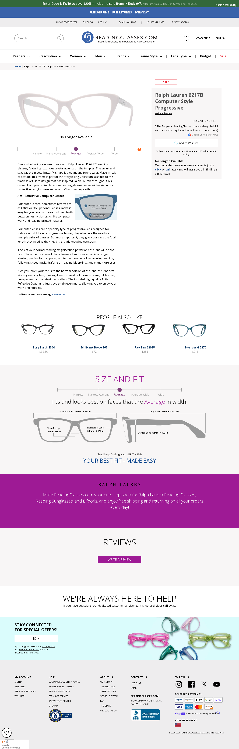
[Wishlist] (186, 38)
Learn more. (59, 294)
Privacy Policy (48, 646)
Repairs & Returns (25, 691)
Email (134, 687)
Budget (205, 56)
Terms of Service (58, 696)
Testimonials (107, 686)
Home (18, 66)
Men (98, 56)
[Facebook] (191, 687)
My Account (202, 38)
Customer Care (155, 22)
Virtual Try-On (108, 710)
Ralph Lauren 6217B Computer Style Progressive (49, 66)
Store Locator (109, 696)
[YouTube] (216, 687)
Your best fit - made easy (119, 460)
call (168, 169)
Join (36, 638)
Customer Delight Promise (64, 681)
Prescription (47, 56)
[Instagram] (179, 687)
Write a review (119, 559)
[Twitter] (204, 687)
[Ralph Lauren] (205, 121)
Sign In (18, 681)
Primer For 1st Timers (61, 686)
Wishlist (19, 696)
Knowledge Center (66, 22)
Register (20, 686)
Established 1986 (127, 22)
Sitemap (53, 705)
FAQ (102, 701)
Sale (223, 56)
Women (76, 56)
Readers (19, 56)
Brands (120, 56)
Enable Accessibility (225, 4)
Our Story (106, 681)
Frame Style (148, 56)
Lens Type (179, 56)
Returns (102, 22)
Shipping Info (108, 691)
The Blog (88, 22)
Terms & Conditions (29, 649)
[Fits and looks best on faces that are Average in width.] (75, 154)
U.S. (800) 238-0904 (179, 22)
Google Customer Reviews (205, 134)
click (155, 606)
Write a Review (163, 113)
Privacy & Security (59, 691)
